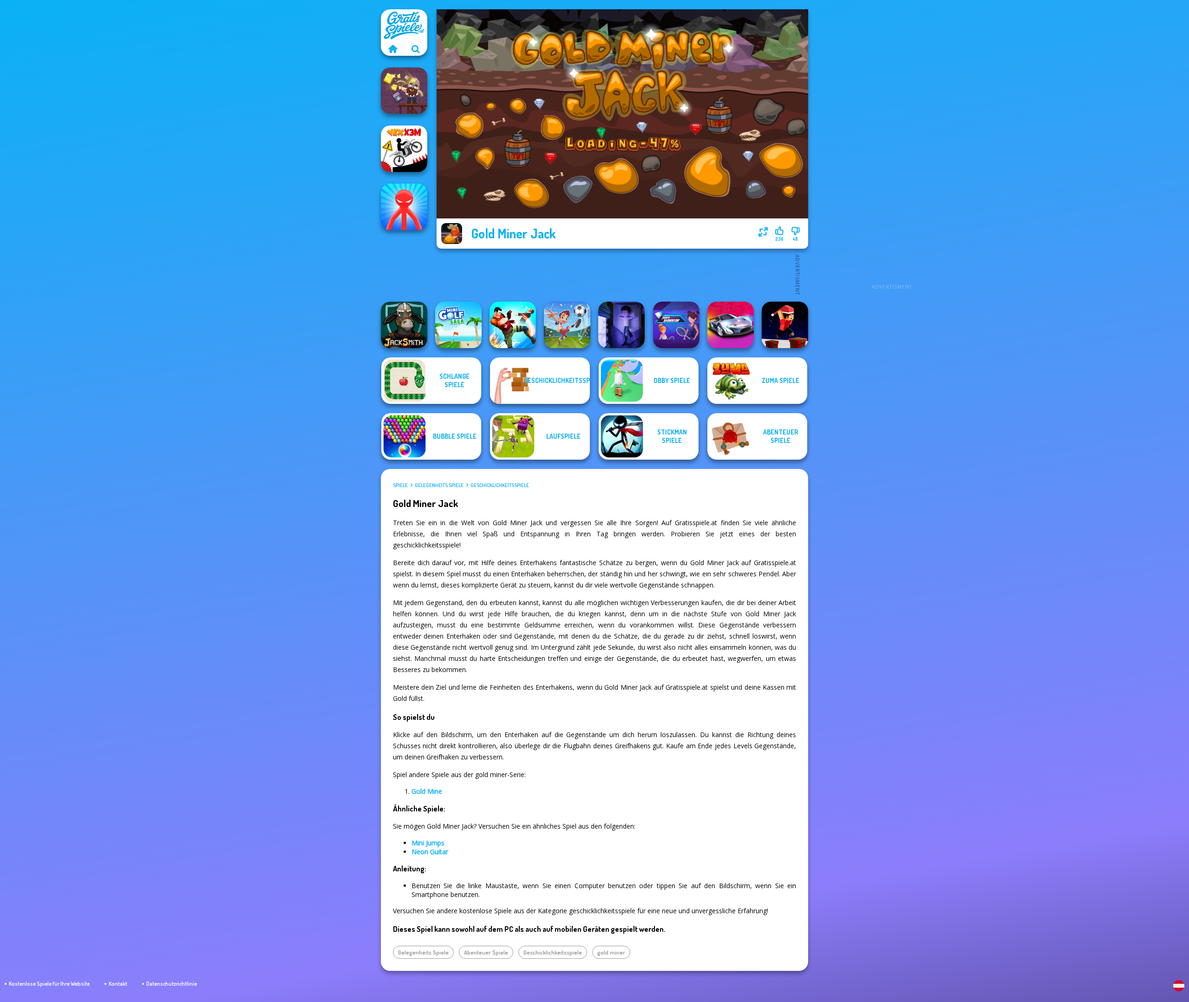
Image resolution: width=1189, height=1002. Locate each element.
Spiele (400, 485)
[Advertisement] (891, 148)
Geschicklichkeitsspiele (499, 485)
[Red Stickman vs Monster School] (404, 207)
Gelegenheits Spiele (439, 485)
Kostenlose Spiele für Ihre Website (49, 983)
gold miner (611, 952)
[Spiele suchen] (415, 49)
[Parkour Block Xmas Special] (785, 325)
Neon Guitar (430, 851)
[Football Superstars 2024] (567, 325)
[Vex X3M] (404, 148)
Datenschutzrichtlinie (171, 983)
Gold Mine (427, 791)
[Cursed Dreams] (621, 325)
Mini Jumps (428, 842)
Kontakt (118, 983)
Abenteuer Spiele (486, 952)
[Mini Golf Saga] (458, 325)
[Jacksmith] (404, 325)
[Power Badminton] (676, 325)
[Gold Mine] (404, 90)
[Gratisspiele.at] (392, 49)
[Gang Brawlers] (513, 325)
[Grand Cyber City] (730, 325)
